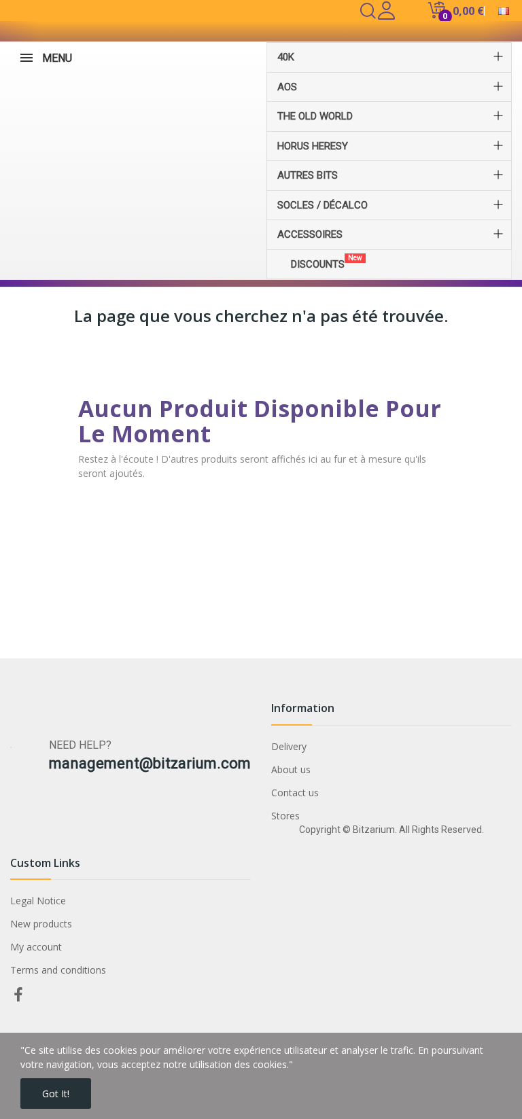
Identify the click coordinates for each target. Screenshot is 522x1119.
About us (291, 769)
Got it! (55, 1093)
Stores (285, 815)
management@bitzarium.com (150, 763)
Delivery (289, 746)
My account (36, 946)
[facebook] (18, 995)
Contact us (295, 792)
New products (41, 923)
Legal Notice (38, 900)
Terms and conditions (58, 969)
